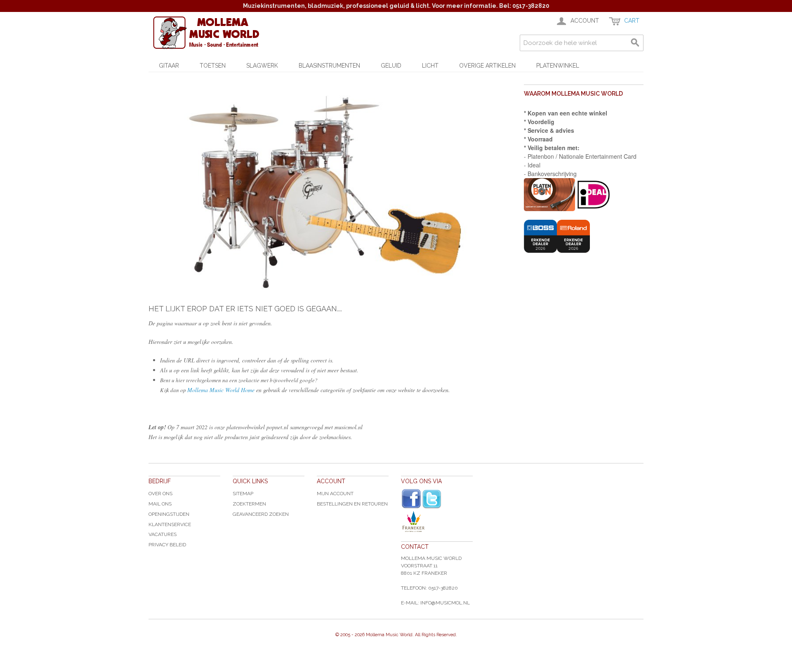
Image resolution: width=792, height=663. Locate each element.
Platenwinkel (557, 65)
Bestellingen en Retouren (352, 504)
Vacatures (162, 534)
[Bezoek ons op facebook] (411, 499)
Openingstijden (168, 514)
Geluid (391, 65)
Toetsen (213, 65)
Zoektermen (249, 504)
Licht (430, 65)
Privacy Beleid (167, 545)
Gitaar (169, 65)
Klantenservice (169, 524)
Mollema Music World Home (221, 390)
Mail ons (160, 504)
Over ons (160, 493)
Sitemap (243, 493)
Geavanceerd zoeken (261, 514)
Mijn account (335, 493)
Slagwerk (262, 65)
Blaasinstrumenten (329, 65)
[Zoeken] (635, 43)
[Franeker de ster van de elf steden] (437, 521)
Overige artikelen (487, 65)
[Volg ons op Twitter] (432, 499)
